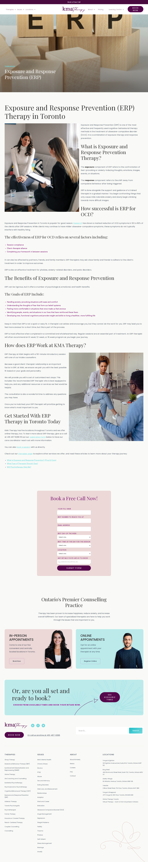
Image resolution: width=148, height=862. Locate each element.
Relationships (42, 793)
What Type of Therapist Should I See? (22, 464)
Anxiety (39, 852)
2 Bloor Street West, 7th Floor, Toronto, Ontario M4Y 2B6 (121, 788)
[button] (10, 9)
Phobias (40, 835)
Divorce (39, 768)
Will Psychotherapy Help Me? (19, 467)
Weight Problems (43, 822)
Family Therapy (10, 814)
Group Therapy (10, 760)
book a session (23, 447)
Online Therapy (10, 774)
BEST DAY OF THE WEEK (67, 533)
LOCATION (62, 550)
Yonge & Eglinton (108, 760)
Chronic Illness (42, 764)
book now (135, 9)
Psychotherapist (10, 810)
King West (106, 770)
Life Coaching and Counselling (15, 779)
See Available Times (110, 697)
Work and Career (43, 801)
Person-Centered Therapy (14, 822)
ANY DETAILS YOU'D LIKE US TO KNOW (73, 558)
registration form (38, 437)
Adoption (40, 797)
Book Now (14, 735)
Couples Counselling (12, 827)
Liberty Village (107, 779)
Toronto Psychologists (12, 806)
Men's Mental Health (44, 760)
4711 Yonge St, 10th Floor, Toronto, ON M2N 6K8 (118, 795)
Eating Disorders (43, 785)
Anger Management (44, 814)
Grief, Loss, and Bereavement (47, 789)
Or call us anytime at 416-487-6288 (44, 735)
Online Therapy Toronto (111, 799)
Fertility (39, 827)
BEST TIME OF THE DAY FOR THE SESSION (74, 542)
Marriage (40, 847)
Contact (73, 776)
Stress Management (44, 843)
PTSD (39, 772)
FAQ (71, 772)
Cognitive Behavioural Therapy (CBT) (18, 791)
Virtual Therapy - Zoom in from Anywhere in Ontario (120, 802)
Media (72, 764)
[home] (74, 9)
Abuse (39, 776)
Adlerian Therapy (11, 801)
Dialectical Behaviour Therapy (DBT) (17, 764)
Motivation (41, 806)
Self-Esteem (41, 839)
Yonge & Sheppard (109, 792)
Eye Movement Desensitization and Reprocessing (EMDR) (17, 769)
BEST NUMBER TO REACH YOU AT (71, 517)
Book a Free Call (74, 2)
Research (77, 223)
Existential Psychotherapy (13, 783)
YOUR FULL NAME (64, 509)
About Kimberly (75, 760)
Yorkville (105, 785)
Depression (41, 818)
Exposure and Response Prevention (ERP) (17, 796)
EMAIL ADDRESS (64, 525)
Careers (73, 768)
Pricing (100, 9)
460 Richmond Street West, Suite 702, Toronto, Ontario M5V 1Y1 (123, 773)
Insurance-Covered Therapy (15, 818)
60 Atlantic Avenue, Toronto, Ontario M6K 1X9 (118, 781)
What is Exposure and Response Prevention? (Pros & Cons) (31, 460)
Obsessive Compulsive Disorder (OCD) (50, 810)
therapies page (25, 453)
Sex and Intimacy (43, 781)
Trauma (40, 831)
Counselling (9, 831)
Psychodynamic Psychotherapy (16, 787)
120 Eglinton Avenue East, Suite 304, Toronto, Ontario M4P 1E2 (122, 764)
